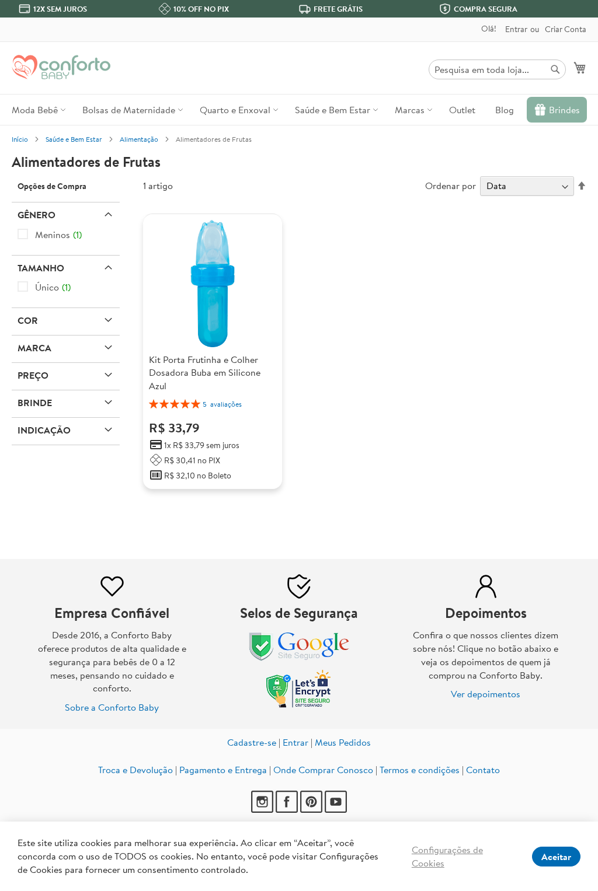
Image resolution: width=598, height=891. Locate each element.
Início (20, 139)
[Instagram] (262, 809)
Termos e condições (420, 769)
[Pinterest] (311, 809)
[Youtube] (336, 809)
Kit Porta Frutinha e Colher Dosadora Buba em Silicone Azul (204, 373)
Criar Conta (565, 29)
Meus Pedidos (343, 742)
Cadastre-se (251, 742)
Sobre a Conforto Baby (112, 707)
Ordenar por (450, 185)
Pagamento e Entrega (223, 769)
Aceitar (556, 856)
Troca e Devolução (135, 769)
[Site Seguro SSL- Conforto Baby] (299, 704)
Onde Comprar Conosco (323, 769)
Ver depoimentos (485, 693)
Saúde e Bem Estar (74, 139)
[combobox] (497, 69)
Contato (483, 769)
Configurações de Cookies (447, 856)
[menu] (299, 110)
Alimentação (139, 139)
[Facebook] (287, 809)
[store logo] (61, 67)
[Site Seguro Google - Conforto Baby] (299, 661)
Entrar (516, 29)
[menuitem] (37, 110)
